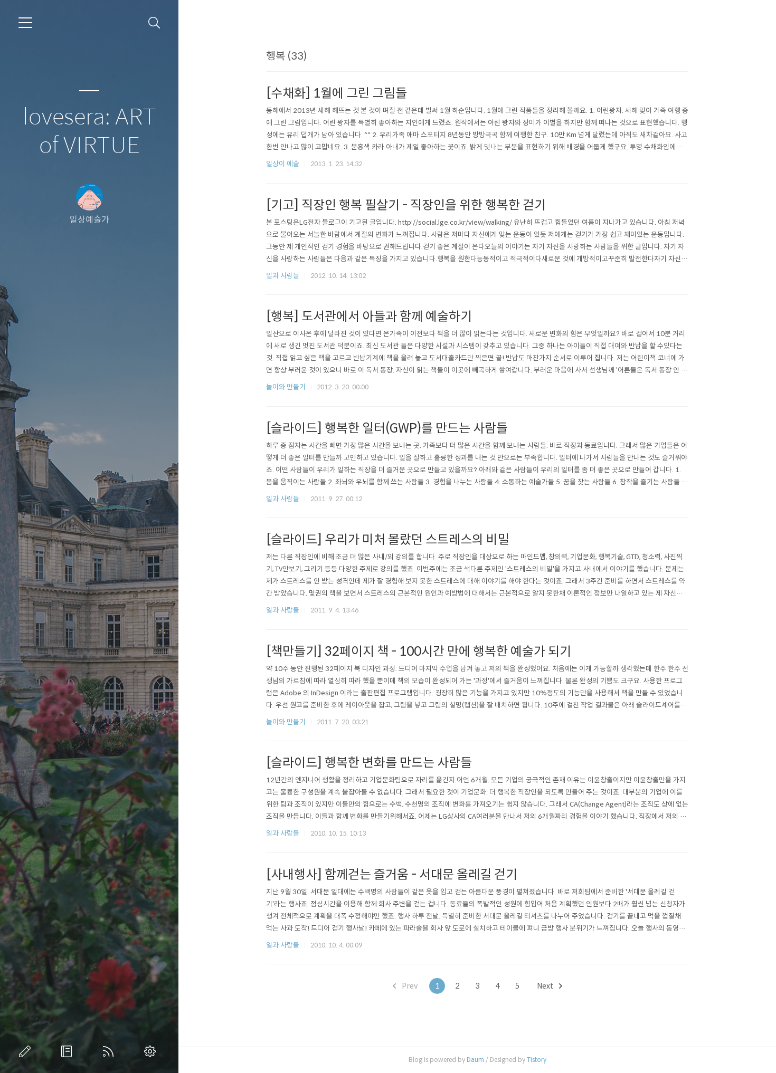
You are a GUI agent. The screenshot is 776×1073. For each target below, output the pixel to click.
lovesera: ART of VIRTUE (89, 131)
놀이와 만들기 (286, 386)
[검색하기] (154, 23)
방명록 (68, 1051)
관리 (152, 1051)
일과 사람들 (282, 275)
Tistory (536, 1060)
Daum (475, 1060)
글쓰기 (27, 1051)
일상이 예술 (282, 163)
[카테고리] (25, 23)
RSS (110, 1051)
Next (546, 986)
